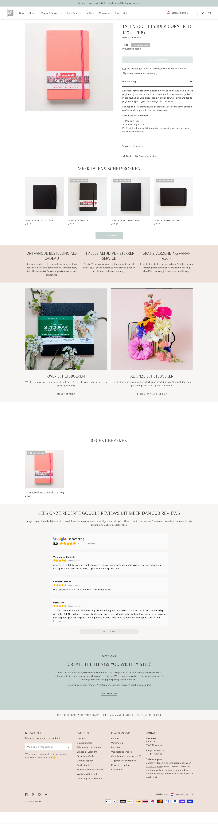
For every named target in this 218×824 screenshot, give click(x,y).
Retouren (116, 747)
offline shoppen (154, 766)
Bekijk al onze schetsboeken (152, 394)
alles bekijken (109, 235)
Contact (115, 738)
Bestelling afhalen (86, 756)
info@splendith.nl (124, 715)
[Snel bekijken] (61, 212)
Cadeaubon (117, 769)
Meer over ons (109, 693)
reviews (124, 267)
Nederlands (160, 794)
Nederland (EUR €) (179, 12)
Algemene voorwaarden (123, 760)
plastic (73, 267)
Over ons (81, 738)
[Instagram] (39, 794)
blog (127, 264)
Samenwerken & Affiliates (90, 769)
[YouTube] (46, 794)
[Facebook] (26, 794)
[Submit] (68, 746)
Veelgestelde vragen (121, 751)
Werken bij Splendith (87, 774)
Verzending (117, 742)
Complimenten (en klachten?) (126, 756)
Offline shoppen (85, 760)
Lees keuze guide (66, 394)
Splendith (37, 801)
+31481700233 (153, 715)
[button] (209, 13)
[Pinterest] (33, 794)
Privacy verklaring (120, 765)
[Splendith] (11, 13)
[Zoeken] (196, 13)
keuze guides (111, 264)
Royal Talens (132, 37)
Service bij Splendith (87, 751)
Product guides (84, 765)
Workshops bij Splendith (89, 778)
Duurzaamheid (84, 742)
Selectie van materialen (89, 747)
